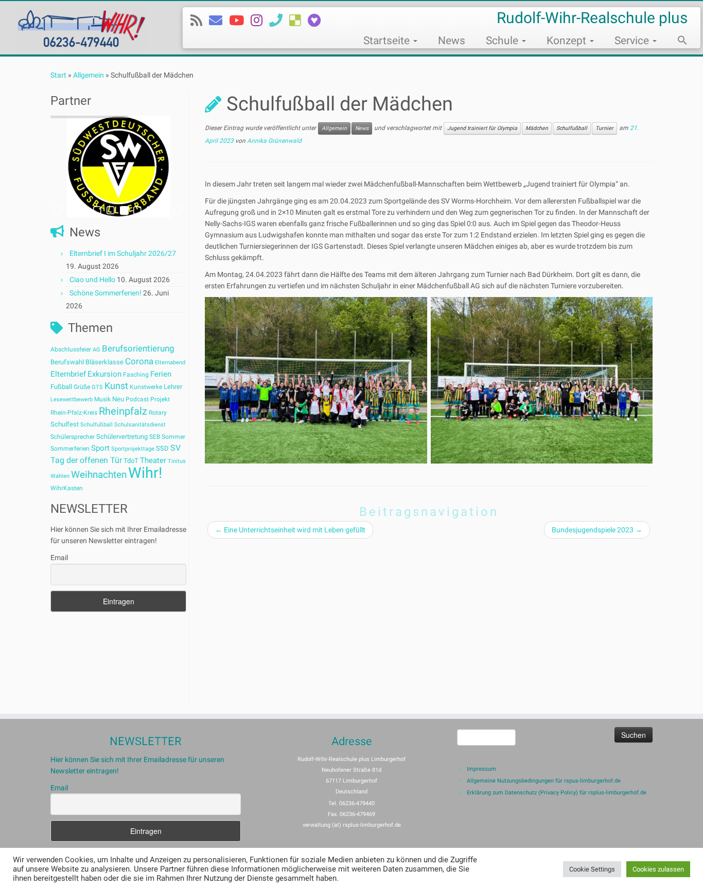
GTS (97, 387)
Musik (102, 399)
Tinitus (177, 461)
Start (58, 75)
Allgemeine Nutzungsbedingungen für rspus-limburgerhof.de (544, 780)
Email (59, 557)
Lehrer (173, 387)
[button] (677, 41)
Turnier (604, 128)
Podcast (137, 399)
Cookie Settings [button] (592, 869)
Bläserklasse (104, 362)
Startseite (387, 40)
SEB (154, 436)
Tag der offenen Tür (86, 460)
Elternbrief (68, 374)
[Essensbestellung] (298, 20)
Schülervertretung (122, 436)
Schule (503, 40)
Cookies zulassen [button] (658, 869)
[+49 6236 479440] (279, 20)
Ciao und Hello (92, 279)
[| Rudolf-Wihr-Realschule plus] (81, 27)
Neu (118, 399)
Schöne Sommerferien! (105, 293)
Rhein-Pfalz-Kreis (73, 412)
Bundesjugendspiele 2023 (597, 530)
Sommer (173, 436)
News (451, 40)
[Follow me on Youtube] (240, 20)
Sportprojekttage (132, 449)
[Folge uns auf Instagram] (260, 20)
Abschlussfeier (70, 349)
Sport (100, 448)
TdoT (131, 461)
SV (175, 448)
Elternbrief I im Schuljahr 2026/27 (122, 253)
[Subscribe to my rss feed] (199, 20)
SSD (162, 448)
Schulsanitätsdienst (140, 424)
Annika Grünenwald (274, 140)
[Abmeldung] (317, 20)
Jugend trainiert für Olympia (482, 128)
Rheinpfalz (123, 411)
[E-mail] (219, 20)
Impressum (481, 769)
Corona (139, 361)
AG (96, 349)
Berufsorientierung (138, 348)
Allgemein (88, 75)
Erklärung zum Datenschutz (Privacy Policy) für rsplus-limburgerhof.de (556, 792)
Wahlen (59, 476)
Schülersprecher (72, 436)
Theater (153, 460)
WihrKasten (66, 488)
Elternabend (170, 362)
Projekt (160, 399)
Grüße (82, 387)
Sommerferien (70, 448)
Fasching (136, 374)
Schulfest (64, 424)
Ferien (160, 374)
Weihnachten (99, 474)
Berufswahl (67, 362)
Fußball (61, 387)
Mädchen (536, 128)
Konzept (568, 40)
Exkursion (104, 374)
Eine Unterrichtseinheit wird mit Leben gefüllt (290, 530)
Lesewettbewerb (71, 399)
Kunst (116, 386)
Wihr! (145, 472)
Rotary (158, 412)
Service (633, 40)
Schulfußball (96, 424)
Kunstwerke (146, 387)
